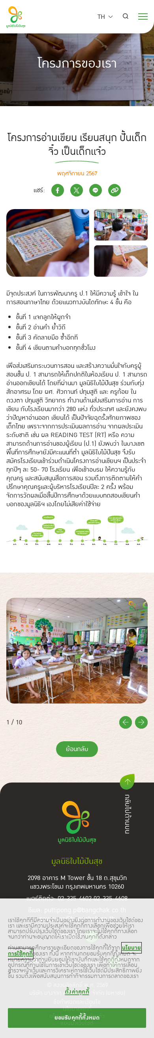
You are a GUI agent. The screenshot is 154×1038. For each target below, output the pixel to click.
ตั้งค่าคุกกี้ (77, 992)
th (101, 17)
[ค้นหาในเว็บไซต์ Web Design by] (125, 17)
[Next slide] (141, 722)
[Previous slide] (125, 722)
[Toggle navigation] (143, 16)
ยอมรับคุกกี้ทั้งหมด (77, 1018)
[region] (77, 968)
